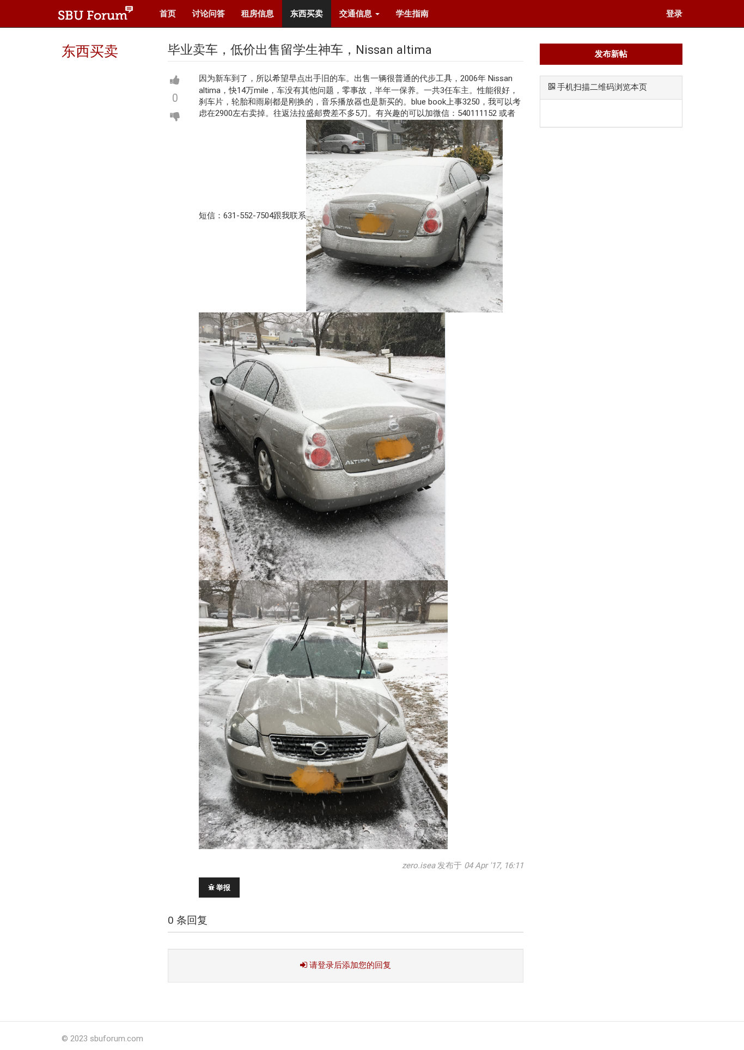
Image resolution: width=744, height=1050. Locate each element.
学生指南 (412, 14)
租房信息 (257, 14)
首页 (168, 14)
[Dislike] (175, 116)
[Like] (175, 80)
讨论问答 (208, 14)
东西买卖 (306, 14)
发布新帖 (611, 54)
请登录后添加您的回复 (349, 965)
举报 (222, 887)
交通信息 (356, 14)
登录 (674, 14)
